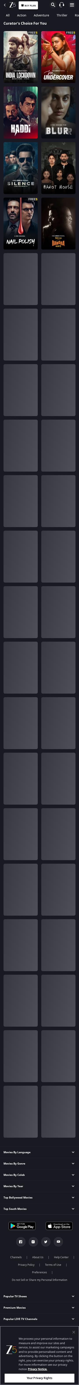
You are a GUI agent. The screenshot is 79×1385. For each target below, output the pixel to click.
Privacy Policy (26, 1265)
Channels (16, 1257)
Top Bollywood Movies (18, 1198)
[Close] (74, 1332)
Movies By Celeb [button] (14, 1175)
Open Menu (71, 4)
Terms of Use (53, 1265)
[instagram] (33, 1241)
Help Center (61, 1257)
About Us (37, 1257)
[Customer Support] (61, 4)
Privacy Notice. (37, 1369)
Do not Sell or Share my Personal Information (39, 1280)
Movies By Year (13, 1186)
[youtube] (58, 1241)
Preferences (39, 1272)
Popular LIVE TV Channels (20, 1319)
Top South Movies (15, 1209)
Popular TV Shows (15, 1296)
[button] (39, 1186)
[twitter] (45, 1241)
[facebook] (20, 1241)
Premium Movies (15, 1308)
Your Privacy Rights (39, 1378)
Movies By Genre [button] (14, 1164)
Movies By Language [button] (17, 1152)
